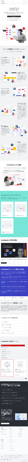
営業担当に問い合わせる (4, 429)
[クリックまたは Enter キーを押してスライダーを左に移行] (1, 168)
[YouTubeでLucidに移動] (7, 459)
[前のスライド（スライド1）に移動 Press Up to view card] (24, 378)
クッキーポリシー (7, 457)
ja (2, 456)
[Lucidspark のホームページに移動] (3, 3)
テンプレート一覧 (12, 441)
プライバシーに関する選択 (15, 457)
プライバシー (6, 455)
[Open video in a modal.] (14, 250)
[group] (14, 180)
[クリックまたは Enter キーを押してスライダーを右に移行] (26, 168)
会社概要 (2, 441)
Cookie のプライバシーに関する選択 (17, 455)
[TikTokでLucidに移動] (10, 459)
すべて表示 (20, 436)
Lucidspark (11, 429)
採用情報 (2, 448)
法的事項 (10, 455)
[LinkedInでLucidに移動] (1, 459)
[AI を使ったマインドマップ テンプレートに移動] (7, 226)
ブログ (10, 443)
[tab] (8, 168)
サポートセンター (12, 448)
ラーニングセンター (12, 450)
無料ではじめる (14, 16)
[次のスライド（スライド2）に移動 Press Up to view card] (25, 378)
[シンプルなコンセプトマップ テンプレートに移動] (21, 209)
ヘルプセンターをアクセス (5, 423)
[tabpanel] (7, 368)
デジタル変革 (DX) (21, 429)
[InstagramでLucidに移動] (4, 459)
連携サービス (11, 436)
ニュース (2, 443)
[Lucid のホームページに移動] (3, 1)
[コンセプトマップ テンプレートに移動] (7, 209)
